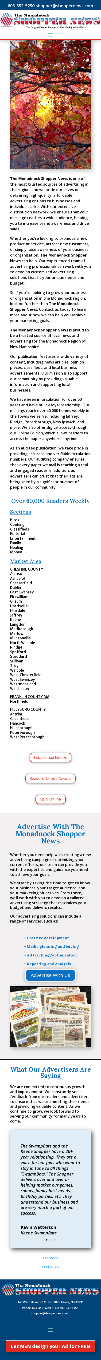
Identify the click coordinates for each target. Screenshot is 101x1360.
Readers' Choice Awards (50, 778)
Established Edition (50, 757)
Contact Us (50, 1266)
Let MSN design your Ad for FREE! (50, 1346)
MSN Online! (51, 799)
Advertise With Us (50, 975)
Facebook (50, 1258)
